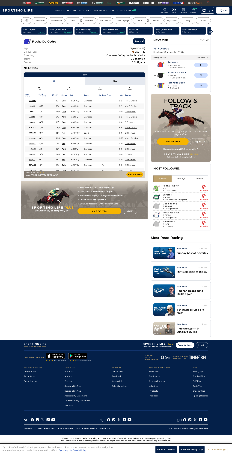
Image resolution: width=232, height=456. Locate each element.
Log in (201, 345)
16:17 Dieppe (161, 48)
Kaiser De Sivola (177, 72)
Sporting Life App (73, 391)
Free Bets (153, 396)
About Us (69, 371)
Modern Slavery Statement (77, 400)
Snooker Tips (199, 391)
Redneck (173, 62)
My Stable (153, 391)
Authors (68, 376)
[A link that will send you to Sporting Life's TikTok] (48, 420)
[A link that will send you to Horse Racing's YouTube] (129, 420)
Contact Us (117, 371)
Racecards (154, 371)
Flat (115, 81)
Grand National (31, 381)
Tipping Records (200, 396)
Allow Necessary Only (191, 449)
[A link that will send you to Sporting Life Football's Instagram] (190, 420)
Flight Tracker (171, 185)
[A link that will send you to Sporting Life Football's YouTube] (205, 420)
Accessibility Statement (76, 396)
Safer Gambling (119, 386)
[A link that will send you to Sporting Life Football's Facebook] (184, 420)
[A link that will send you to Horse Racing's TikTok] (124, 420)
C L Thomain (138, 58)
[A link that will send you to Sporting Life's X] (42, 420)
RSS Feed (69, 405)
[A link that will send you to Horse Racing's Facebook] (108, 420)
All (54, 81)
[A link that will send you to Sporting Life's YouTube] (53, 420)
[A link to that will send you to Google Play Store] (80, 357)
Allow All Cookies (166, 449)
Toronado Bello (176, 82)
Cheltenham (30, 371)
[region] (116, 449)
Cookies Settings (217, 449)
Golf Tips (197, 381)
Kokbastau (169, 221)
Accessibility (118, 381)
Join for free (185, 345)
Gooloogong (170, 203)
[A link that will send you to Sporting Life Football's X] (195, 420)
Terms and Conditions (33, 428)
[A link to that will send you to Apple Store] (56, 357)
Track (138, 41)
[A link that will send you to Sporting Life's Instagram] (37, 420)
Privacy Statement (65, 428)
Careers (68, 381)
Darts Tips (197, 386)
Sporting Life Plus (73, 386)
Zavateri (167, 194)
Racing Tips (198, 371)
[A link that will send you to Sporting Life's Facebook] (32, 420)
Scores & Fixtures (157, 381)
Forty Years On (171, 212)
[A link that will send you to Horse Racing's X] (119, 420)
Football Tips (199, 376)
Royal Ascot (29, 376)
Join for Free (135, 174)
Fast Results (154, 376)
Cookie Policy (104, 428)
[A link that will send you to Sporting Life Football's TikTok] (200, 420)
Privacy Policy (49, 428)
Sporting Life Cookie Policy (72, 450)
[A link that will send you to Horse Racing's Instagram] (113, 420)
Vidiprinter (154, 386)
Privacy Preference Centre (86, 428)
